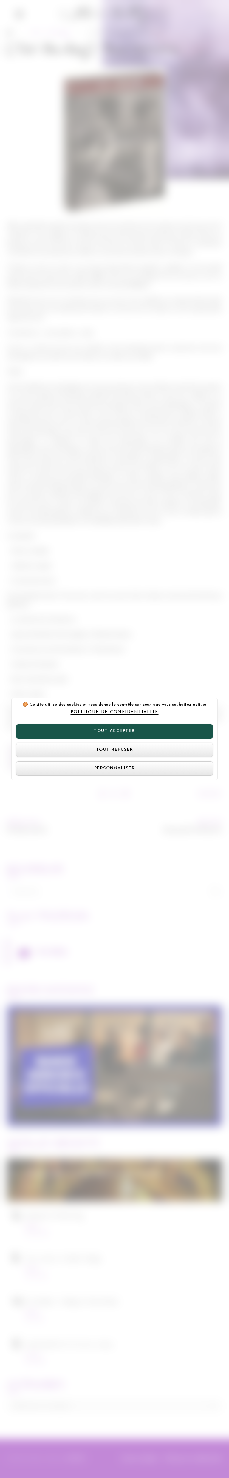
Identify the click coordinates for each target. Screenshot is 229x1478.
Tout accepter (114, 731)
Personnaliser (114, 768)
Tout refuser (114, 750)
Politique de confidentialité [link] (115, 712)
